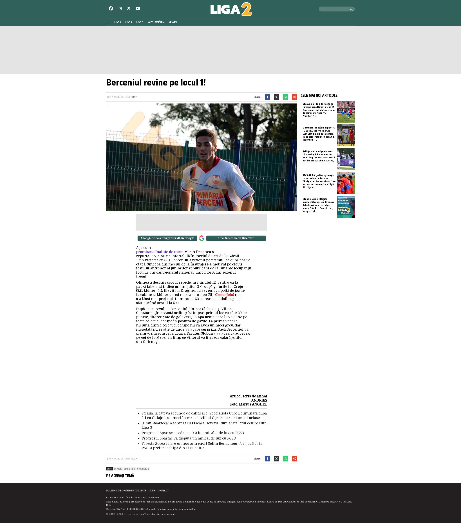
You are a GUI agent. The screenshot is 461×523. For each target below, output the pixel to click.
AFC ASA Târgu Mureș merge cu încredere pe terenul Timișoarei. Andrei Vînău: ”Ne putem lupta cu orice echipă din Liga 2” (319, 181)
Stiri (134, 97)
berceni (118, 469)
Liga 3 (128, 22)
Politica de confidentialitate (126, 490)
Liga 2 (117, 22)
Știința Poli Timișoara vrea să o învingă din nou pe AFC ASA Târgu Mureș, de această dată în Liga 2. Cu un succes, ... (319, 157)
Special (173, 22)
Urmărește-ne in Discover (236, 238)
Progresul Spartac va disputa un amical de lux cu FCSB (189, 438)
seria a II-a (143, 469)
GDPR (152, 490)
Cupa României (156, 22)
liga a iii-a (129, 469)
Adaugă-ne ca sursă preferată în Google (167, 238)
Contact (163, 490)
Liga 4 (139, 22)
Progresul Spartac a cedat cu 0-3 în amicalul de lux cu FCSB (193, 433)
